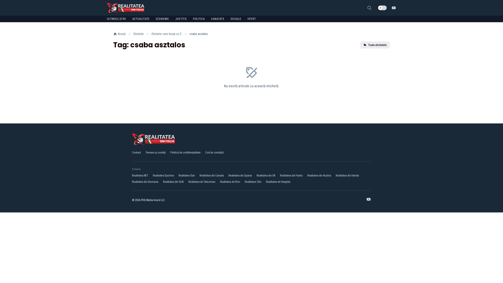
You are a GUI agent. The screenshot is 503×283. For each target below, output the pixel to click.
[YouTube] (393, 8)
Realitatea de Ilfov (230, 181)
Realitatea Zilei (253, 181)
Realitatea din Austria (319, 175)
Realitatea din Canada (212, 175)
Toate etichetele (377, 45)
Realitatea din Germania (145, 181)
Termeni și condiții (156, 152)
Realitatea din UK (266, 175)
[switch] (382, 8)
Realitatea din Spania (240, 175)
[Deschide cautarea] (369, 8)
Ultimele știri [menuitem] (116, 18)
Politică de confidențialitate (185, 152)
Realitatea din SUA (173, 181)
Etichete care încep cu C (166, 34)
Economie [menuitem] (162, 18)
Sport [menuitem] (251, 18)
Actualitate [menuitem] (141, 18)
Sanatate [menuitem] (217, 18)
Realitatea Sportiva (163, 175)
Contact (136, 152)
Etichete (138, 34)
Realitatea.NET (140, 175)
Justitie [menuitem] (181, 18)
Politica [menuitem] (199, 18)
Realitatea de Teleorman (201, 181)
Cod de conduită (214, 152)
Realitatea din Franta (291, 175)
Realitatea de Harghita (278, 181)
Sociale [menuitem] (235, 18)
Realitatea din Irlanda (347, 175)
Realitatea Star (187, 175)
